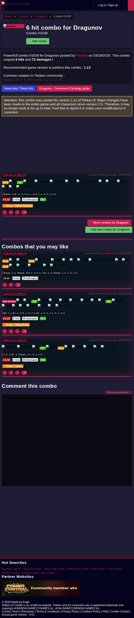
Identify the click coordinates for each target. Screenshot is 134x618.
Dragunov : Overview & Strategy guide (64, 88)
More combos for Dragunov (110, 222)
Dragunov (15, 175)
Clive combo (115, 568)
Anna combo (98, 568)
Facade (82, 55)
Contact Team (10, 611)
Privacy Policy (71, 611)
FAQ (105, 611)
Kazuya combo (30, 572)
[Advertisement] (67, 146)
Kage (26, 602)
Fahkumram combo (78, 568)
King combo (47, 572)
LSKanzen (111, 253)
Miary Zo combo (32, 568)
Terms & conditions (48, 611)
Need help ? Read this (18, 88)
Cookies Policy (91, 611)
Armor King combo (54, 568)
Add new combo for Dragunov (110, 229)
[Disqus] (67, 440)
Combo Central (119, 611)
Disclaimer (27, 611)
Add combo (39, 41)
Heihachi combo (11, 572)
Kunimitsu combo (11, 568)
